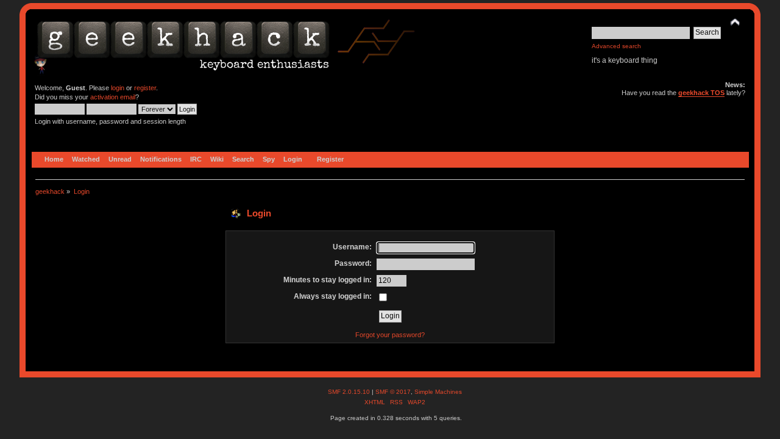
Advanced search (616, 46)
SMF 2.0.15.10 (350, 391)
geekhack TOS (701, 92)
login (117, 87)
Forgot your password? (390, 334)
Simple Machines (438, 391)
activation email (112, 97)
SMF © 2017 (393, 391)
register (145, 87)
